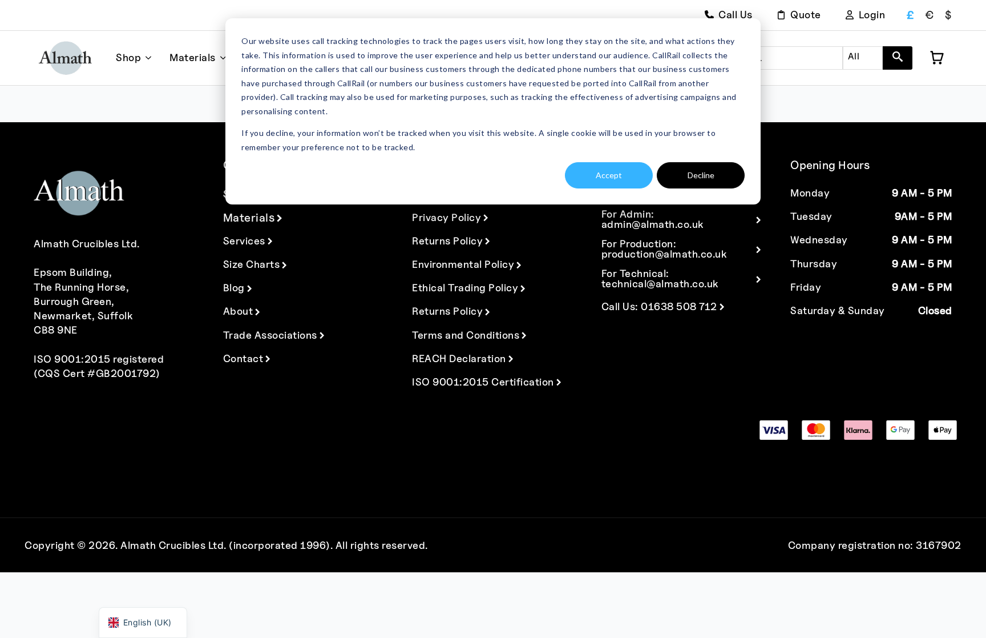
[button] (897, 58)
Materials (192, 57)
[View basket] (937, 57)
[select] (863, 58)
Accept (609, 175)
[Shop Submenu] (146, 58)
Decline (701, 175)
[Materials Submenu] (221, 58)
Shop (128, 57)
